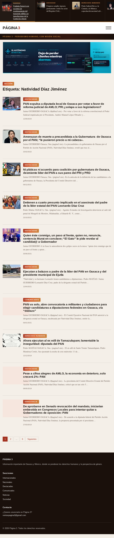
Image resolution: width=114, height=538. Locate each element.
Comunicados (8, 491)
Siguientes (32, 439)
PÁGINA (11, 28)
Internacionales (9, 478)
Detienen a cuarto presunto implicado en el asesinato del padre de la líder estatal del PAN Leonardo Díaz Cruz (65, 204)
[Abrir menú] (108, 27)
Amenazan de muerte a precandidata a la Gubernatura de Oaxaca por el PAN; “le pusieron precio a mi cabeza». (67, 138)
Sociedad (7, 499)
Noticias (6, 495)
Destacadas (8, 486)
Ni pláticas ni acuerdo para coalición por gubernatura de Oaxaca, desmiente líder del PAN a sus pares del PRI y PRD (66, 171)
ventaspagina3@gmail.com (14, 515)
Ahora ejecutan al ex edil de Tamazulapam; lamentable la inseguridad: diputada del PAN (61, 342)
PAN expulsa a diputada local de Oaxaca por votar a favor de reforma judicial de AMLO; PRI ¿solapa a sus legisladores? (63, 105)
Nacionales (7, 482)
